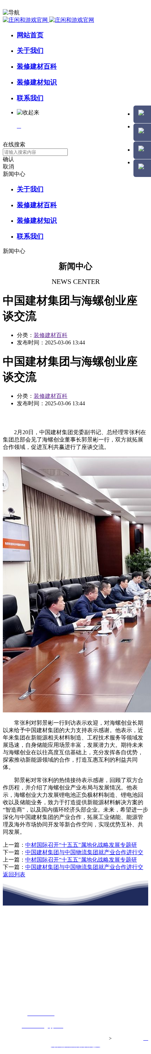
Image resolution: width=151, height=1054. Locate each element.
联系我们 (30, 98)
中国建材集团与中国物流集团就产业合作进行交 (84, 852)
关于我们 (30, 50)
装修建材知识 (37, 82)
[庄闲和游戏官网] (48, 20)
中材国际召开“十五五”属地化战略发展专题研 (81, 845)
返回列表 (14, 874)
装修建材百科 (37, 66)
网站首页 (30, 35)
